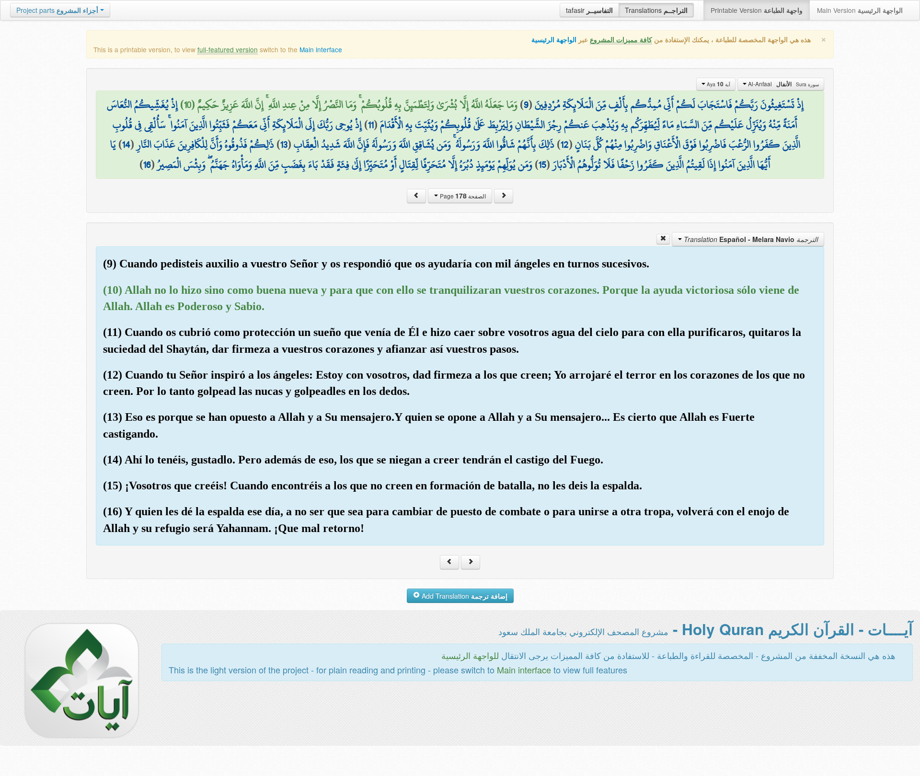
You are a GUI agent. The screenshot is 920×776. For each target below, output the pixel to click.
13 (284, 144)
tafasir (589, 10)
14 (126, 144)
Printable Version (757, 10)
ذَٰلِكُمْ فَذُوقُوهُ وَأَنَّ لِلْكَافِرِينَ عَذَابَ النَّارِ (205, 144)
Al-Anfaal (783, 84)
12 (565, 144)
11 (371, 124)
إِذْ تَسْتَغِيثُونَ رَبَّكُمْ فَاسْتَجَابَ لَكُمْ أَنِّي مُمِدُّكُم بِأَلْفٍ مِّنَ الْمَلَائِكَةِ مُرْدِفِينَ (669, 104)
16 (147, 164)
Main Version (860, 10)
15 (542, 164)
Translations (656, 10)
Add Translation (463, 596)
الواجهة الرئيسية (553, 39)
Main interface (320, 49)
